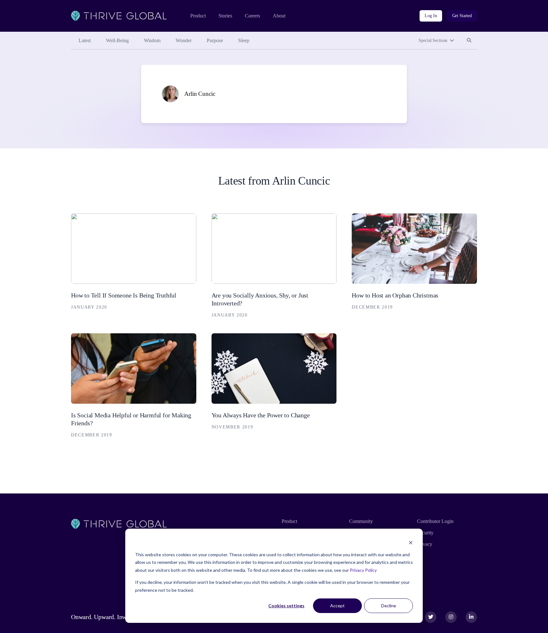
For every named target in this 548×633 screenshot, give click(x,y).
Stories (225, 15)
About (279, 15)
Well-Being (117, 40)
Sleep (243, 40)
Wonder (184, 40)
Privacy (424, 544)
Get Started (462, 15)
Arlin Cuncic (199, 93)
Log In (431, 15)
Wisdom (152, 40)
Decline (388, 605)
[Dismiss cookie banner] (410, 542)
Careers (252, 15)
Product (198, 15)
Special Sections (433, 40)
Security (425, 532)
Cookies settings (286, 605)
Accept (337, 605)
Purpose (215, 40)
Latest (85, 40)
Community (361, 521)
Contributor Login (435, 521)
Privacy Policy (363, 570)
